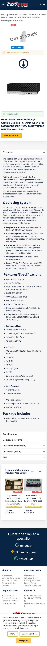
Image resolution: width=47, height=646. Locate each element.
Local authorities (9, 603)
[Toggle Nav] (3, 4)
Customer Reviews (14, 445)
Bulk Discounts (8, 595)
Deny (12, 634)
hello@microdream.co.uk (34, 604)
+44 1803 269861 (34, 598)
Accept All (23, 640)
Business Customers (10, 598)
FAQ (5, 457)
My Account (29, 575)
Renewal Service (9, 583)
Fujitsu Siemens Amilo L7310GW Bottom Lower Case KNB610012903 (13, 499)
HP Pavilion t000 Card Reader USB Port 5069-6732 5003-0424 (33, 499)
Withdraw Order (31, 578)
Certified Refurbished (11, 578)
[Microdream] (18, 4)
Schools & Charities (10, 600)
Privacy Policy (30, 583)
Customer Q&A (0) (12, 451)
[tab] (23, 152)
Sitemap (5, 585)
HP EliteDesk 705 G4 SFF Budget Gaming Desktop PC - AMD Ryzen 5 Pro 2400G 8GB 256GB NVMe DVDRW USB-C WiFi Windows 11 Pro (22, 124)
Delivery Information (33, 580)
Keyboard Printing (10, 580)
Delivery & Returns (12, 439)
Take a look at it (11, 135)
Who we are (7, 575)
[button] (40, 471)
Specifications (10, 434)
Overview (7, 152)
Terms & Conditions (32, 585)
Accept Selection (29, 634)
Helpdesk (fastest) (34, 595)
